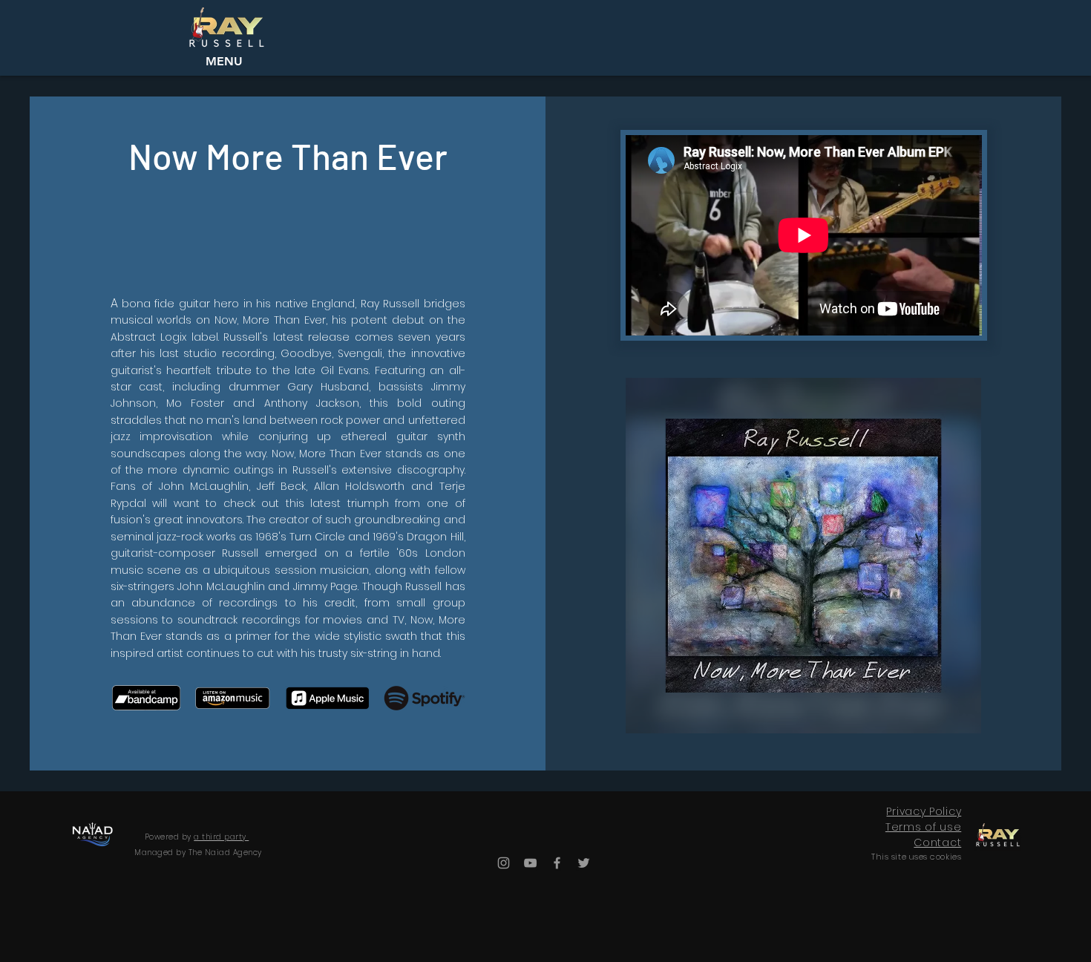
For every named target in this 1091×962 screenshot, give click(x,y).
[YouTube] (530, 863)
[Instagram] (503, 863)
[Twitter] (584, 863)
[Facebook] (557, 863)
